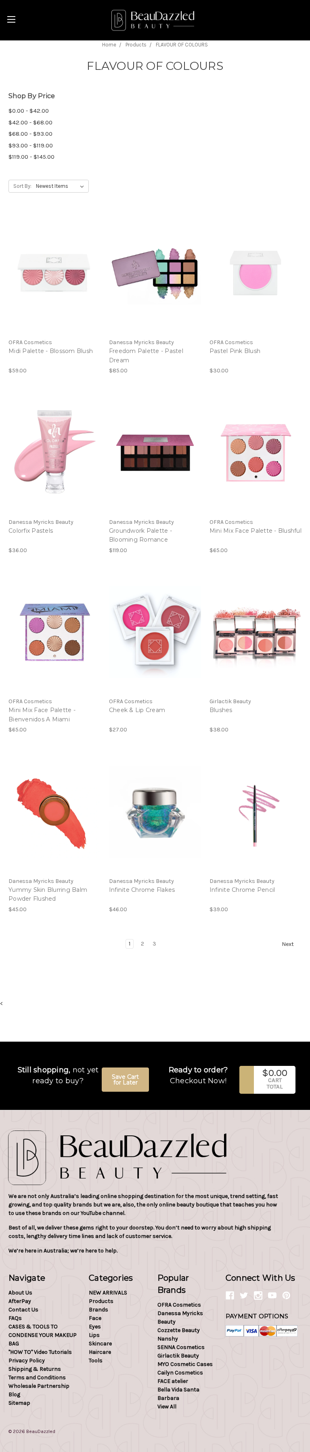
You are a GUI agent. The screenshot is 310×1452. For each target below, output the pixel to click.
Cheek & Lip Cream (137, 710)
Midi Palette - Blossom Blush (50, 351)
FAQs (15, 1318)
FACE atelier (172, 1381)
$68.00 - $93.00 (30, 133)
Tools (96, 1360)
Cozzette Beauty (178, 1330)
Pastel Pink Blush (234, 351)
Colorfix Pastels (30, 530)
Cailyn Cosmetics (180, 1372)
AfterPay (19, 1301)
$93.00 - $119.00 (30, 145)
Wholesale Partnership (38, 1386)
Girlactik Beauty (178, 1355)
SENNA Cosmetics (181, 1347)
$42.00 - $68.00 (30, 122)
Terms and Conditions (37, 1377)
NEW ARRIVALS (108, 1292)
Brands (98, 1309)
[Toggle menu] (11, 19)
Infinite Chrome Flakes (142, 889)
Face (95, 1318)
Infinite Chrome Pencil (242, 889)
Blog (14, 1394)
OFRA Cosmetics (179, 1304)
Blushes (220, 710)
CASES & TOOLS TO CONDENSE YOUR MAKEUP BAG (42, 1335)
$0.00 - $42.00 (28, 110)
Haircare (100, 1352)
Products (101, 1301)
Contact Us (23, 1309)
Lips (94, 1335)
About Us (20, 1292)
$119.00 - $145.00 (31, 156)
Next (288, 944)
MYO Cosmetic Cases (185, 1364)
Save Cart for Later (125, 1079)
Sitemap (19, 1402)
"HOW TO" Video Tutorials (40, 1352)
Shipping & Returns (34, 1369)
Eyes (95, 1326)
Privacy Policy (26, 1360)
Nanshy (167, 1338)
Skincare (100, 1343)
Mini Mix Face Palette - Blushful (255, 530)
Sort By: (22, 186)
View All (166, 1406)
